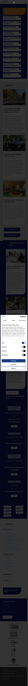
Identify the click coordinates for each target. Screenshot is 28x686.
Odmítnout (13, 368)
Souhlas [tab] (5, 320)
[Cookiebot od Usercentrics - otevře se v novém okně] (20, 317)
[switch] (24, 347)
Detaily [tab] (13, 320)
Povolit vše (13, 360)
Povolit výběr (14, 364)
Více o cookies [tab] (22, 320)
